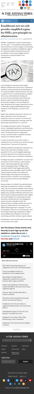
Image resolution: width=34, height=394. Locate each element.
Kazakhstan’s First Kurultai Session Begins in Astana (16, 324)
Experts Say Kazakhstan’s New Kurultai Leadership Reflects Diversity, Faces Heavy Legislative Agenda (16, 287)
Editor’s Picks (15, 349)
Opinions (3, 352)
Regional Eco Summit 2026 (15, 353)
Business (19, 39)
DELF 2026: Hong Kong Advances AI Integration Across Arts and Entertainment (17, 267)
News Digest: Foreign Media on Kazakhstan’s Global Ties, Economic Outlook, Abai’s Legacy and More (14, 279)
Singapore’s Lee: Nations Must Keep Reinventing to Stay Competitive (14, 318)
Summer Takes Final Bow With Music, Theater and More (15, 293)
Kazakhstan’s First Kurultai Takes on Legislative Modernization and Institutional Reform (17, 306)
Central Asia (25, 346)
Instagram (15, 236)
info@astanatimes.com (21, 388)
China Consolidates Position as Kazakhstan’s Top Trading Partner (13, 272)
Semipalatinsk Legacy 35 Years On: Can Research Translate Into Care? (15, 312)
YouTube (4, 239)
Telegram (25, 236)
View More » (17, 330)
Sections (8, 21)
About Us (23, 376)
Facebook (5, 236)
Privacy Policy (13, 376)
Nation (24, 349)
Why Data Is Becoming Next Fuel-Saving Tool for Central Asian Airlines (15, 299)
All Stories (4, 346)
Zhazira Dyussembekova (9, 39)
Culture (3, 349)
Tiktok (16, 239)
